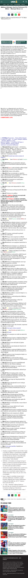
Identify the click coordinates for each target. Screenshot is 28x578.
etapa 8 (5, 499)
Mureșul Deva (19, 499)
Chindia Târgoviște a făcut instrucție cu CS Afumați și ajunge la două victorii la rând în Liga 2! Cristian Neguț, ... (17, 552)
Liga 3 (8, 4)
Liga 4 (11, 4)
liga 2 (12, 499)
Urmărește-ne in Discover (20, 42)
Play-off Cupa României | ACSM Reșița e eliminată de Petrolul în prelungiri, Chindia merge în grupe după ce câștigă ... (17, 536)
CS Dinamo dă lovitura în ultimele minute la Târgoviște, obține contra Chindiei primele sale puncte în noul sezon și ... (16, 510)
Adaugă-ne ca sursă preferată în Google (7, 42)
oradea (24, 499)
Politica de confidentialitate (10, 558)
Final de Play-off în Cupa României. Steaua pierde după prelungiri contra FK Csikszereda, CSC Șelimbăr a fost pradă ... (17, 518)
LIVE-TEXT (18, 12)
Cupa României (17, 4)
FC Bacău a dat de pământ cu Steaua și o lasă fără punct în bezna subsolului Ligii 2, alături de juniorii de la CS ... (17, 544)
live (15, 499)
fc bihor (8, 499)
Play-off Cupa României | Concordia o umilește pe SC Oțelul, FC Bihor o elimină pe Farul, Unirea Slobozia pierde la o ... (16, 527)
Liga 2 (4, 4)
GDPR (20, 558)
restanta (2, 500)
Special (23, 4)
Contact (5, 559)
